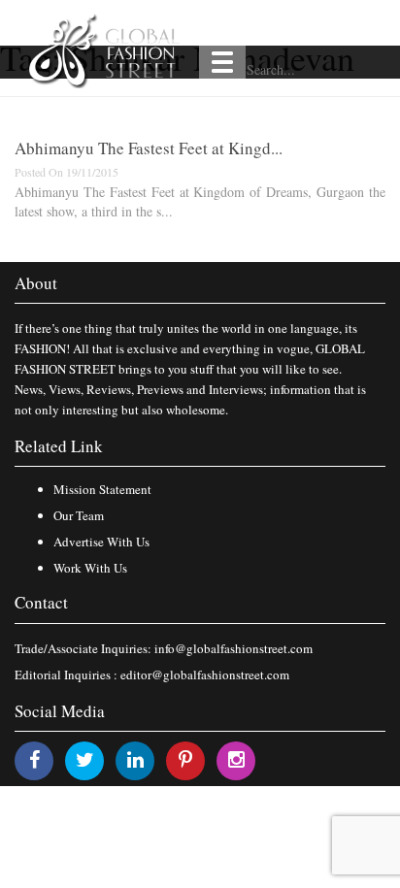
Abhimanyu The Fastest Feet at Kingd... (149, 148)
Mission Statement (102, 489)
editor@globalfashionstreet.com (204, 674)
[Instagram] (236, 759)
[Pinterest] (185, 759)
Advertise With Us (101, 541)
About (36, 283)
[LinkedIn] (135, 759)
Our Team (78, 515)
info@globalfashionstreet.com (233, 648)
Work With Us (90, 567)
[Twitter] (85, 759)
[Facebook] (34, 759)
